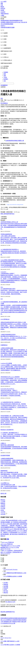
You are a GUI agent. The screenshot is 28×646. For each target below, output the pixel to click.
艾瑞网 (7, 620)
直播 (13, 27)
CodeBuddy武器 (6, 363)
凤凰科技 (16, 618)
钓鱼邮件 (7, 213)
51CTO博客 (6, 573)
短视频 (12, 20)
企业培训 (3, 12)
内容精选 (5, 72)
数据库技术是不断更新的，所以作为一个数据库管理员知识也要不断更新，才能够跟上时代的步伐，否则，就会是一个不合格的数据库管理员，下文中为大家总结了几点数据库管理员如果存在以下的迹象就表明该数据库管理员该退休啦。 (14, 279)
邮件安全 (12, 213)
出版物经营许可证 (10, 611)
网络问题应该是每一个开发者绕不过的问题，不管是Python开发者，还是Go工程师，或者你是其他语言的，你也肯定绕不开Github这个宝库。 (14, 476)
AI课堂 (2, 15)
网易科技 (12, 618)
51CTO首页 (3, 1)
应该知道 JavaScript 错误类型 (10, 376)
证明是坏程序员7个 (8, 484)
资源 (4, 27)
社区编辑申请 (4, 85)
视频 (4, 74)
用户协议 (5, 591)
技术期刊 (5, 79)
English (5, 589)
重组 (3, 443)
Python (7, 483)
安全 (2, 455)
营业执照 (3, 611)
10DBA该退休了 (8, 273)
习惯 (5, 493)
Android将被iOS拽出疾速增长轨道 (12, 260)
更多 (7, 539)
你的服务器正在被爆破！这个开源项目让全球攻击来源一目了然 (14, 522)
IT (1, 443)
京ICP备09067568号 (10, 601)
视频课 (2, 20)
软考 (10, 22)
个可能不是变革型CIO (10, 249)
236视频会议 (14, 621)
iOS (5, 271)
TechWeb (4, 620)
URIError (12, 388)
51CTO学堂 (6, 576)
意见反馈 (5, 587)
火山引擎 (13, 623)
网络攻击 (9, 234)
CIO (2, 319)
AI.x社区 (24, 573)
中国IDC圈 (20, 621)
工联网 (4, 621)
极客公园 (8, 621)
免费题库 (11, 24)
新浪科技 (3, 618)
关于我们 (5, 582)
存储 (2, 345)
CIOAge (9, 569)
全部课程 (3, 22)
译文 (2, 98)
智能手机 (11, 429)
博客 (2, 3)
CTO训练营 (19, 576)
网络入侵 (3, 213)
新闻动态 (5, 584)
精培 (10, 576)
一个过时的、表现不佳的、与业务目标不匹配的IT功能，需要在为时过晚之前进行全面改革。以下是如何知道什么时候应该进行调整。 (14, 436)
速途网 (16, 620)
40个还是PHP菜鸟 (8, 288)
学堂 (2, 5)
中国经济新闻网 (22, 620)
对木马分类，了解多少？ (9, 390)
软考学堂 (20, 20)
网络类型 (5, 470)
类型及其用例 (7, 458)
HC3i (12, 569)
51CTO (5, 569)
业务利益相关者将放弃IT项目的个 (13, 322)
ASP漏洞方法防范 (8, 236)
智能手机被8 (7, 445)
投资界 (5, 623)
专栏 (11, 27)
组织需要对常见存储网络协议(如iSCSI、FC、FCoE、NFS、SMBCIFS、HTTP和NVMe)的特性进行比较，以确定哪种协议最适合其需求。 (14, 338)
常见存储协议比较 (8, 334)
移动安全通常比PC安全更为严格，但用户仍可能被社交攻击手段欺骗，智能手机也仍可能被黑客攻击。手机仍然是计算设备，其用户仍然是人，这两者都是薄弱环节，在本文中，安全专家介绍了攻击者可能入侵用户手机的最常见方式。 (14, 421)
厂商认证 (22, 22)
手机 (2, 234)
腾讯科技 (7, 618)
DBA (2, 287)
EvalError (7, 388)
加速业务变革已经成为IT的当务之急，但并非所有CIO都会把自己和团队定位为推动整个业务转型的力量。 (14, 253)
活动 (4, 80)
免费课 (2, 10)
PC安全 (7, 429)
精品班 (2, 6)
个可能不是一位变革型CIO (11, 402)
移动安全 (3, 429)
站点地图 (5, 586)
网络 (4, 345)
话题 (4, 75)
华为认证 (18, 22)
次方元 (9, 623)
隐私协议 (5, 592)
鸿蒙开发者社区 (5, 13)
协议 (6, 345)
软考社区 (3, 8)
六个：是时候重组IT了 (10, 432)
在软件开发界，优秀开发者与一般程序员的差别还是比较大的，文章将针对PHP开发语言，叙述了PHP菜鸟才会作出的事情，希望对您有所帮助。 (14, 292)
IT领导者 (5, 319)
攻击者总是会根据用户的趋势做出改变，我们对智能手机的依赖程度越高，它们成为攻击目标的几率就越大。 (14, 448)
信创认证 (13, 22)
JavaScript (3, 388)
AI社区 (5, 77)
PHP (2, 299)
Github (2, 483)
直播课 (16, 20)
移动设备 (5, 234)
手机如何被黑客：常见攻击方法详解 (12, 415)
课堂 (8, 27)
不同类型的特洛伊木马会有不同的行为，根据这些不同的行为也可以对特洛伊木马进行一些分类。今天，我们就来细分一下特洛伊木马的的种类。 (14, 394)
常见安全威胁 (7, 348)
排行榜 (9, 20)
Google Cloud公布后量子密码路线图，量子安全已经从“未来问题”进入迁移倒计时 (14, 534)
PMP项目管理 (5, 24)
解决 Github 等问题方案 (9, 472)
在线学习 (3, 25)
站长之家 (11, 620)
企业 (8, 319)
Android (2, 271)
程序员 (2, 493)
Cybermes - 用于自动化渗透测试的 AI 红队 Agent (13, 520)
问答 (6, 27)
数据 (8, 455)
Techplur (15, 569)
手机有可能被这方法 (9, 222)
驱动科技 (21, 618)
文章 (2, 27)
